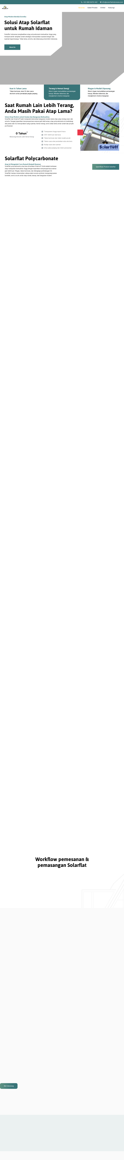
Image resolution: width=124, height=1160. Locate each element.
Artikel (102, 8)
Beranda (81, 8)
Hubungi (111, 8)
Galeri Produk (92, 8)
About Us (12, 47)
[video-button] (80, 132)
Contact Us (29, 47)
